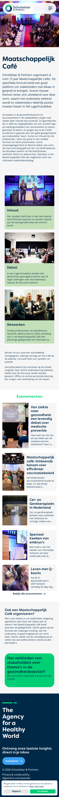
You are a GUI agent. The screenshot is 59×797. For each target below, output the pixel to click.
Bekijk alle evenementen (27, 593)
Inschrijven (11, 761)
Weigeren (16, 791)
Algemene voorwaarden (16, 778)
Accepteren (42, 791)
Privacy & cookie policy (15, 774)
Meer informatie (36, 786)
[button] (50, 8)
